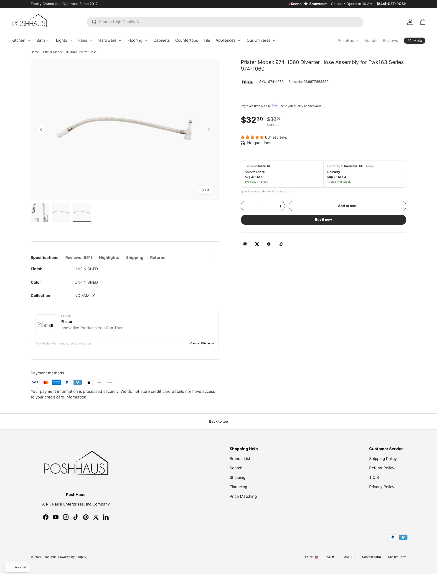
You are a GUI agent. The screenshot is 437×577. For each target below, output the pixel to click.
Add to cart (347, 206)
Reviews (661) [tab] (78, 257)
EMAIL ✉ (348, 557)
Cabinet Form (397, 557)
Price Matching (243, 496)
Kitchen (18, 40)
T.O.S (374, 477)
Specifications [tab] (44, 257)
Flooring (135, 40)
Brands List (240, 458)
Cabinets (161, 40)
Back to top (218, 421)
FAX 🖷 (329, 557)
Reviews (390, 40)
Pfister (67, 321)
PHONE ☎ (310, 557)
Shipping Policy (383, 458)
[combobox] (225, 22)
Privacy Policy (381, 487)
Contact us (282, 191)
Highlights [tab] (109, 257)
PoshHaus (49, 557)
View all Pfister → (202, 343)
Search (236, 468)
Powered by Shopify (72, 557)
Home (35, 52)
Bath (40, 40)
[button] (423, 22)
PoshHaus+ (348, 40)
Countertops (186, 40)
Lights (61, 40)
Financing (238, 487)
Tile (206, 40)
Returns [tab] (157, 257)
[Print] (245, 244)
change (369, 166)
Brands (370, 40)
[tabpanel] (125, 282)
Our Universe (259, 40)
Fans (82, 40)
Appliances (226, 40)
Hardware (107, 40)
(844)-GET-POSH (391, 4)
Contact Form (371, 557)
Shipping (237, 477)
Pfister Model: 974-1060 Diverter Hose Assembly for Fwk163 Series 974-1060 (72, 52)
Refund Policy (381, 468)
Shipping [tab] (134, 257)
